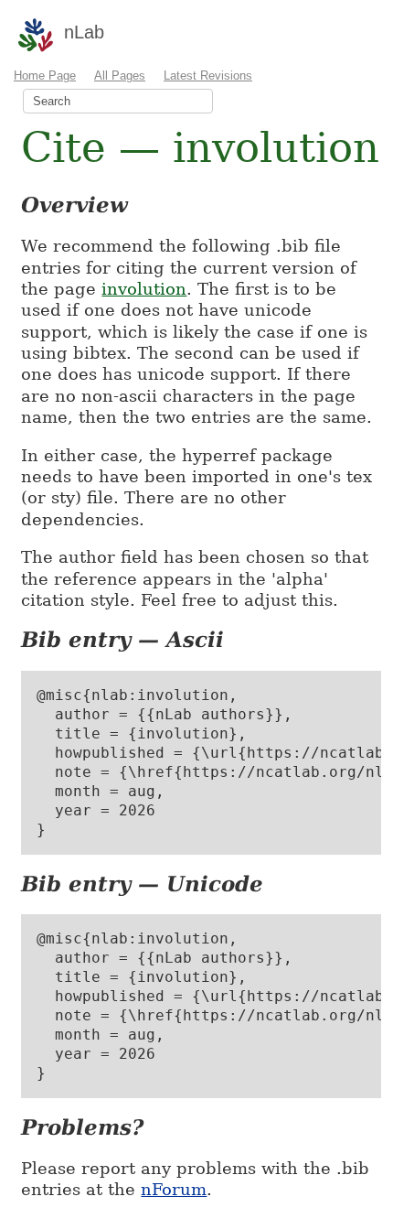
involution (143, 288)
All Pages (119, 75)
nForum (174, 1189)
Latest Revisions (208, 75)
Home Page (45, 75)
